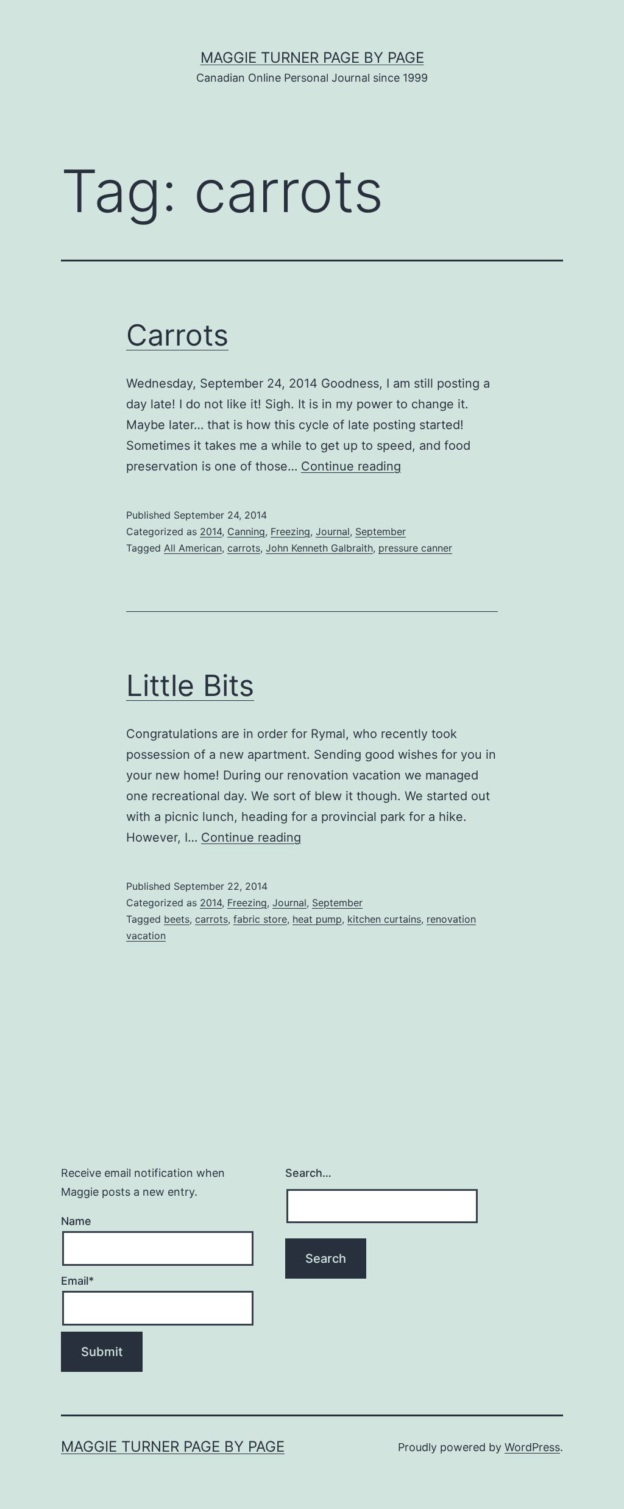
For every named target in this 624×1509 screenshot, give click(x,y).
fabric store (260, 919)
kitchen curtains (384, 919)
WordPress (532, 1447)
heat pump (317, 919)
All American (193, 548)
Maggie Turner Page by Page (312, 57)
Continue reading (351, 466)
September (380, 531)
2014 (211, 531)
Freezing (290, 531)
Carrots (177, 335)
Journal (333, 531)
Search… (308, 1172)
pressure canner (415, 548)
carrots (243, 548)
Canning (246, 531)
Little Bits (190, 685)
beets (177, 919)
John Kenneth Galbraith (319, 548)
